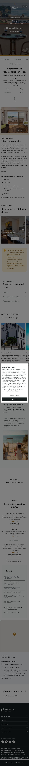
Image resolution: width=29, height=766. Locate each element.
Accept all (14, 399)
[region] (14, 383)
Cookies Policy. (14, 390)
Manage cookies (14, 395)
